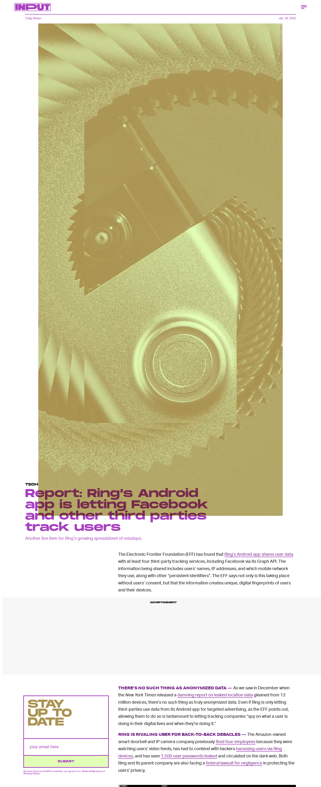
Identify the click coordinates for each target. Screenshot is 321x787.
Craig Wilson (33, 18)
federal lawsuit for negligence (234, 762)
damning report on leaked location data (215, 694)
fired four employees (235, 741)
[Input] (32, 7)
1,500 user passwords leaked (189, 755)
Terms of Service (91, 771)
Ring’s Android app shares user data (258, 554)
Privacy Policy (31, 773)
